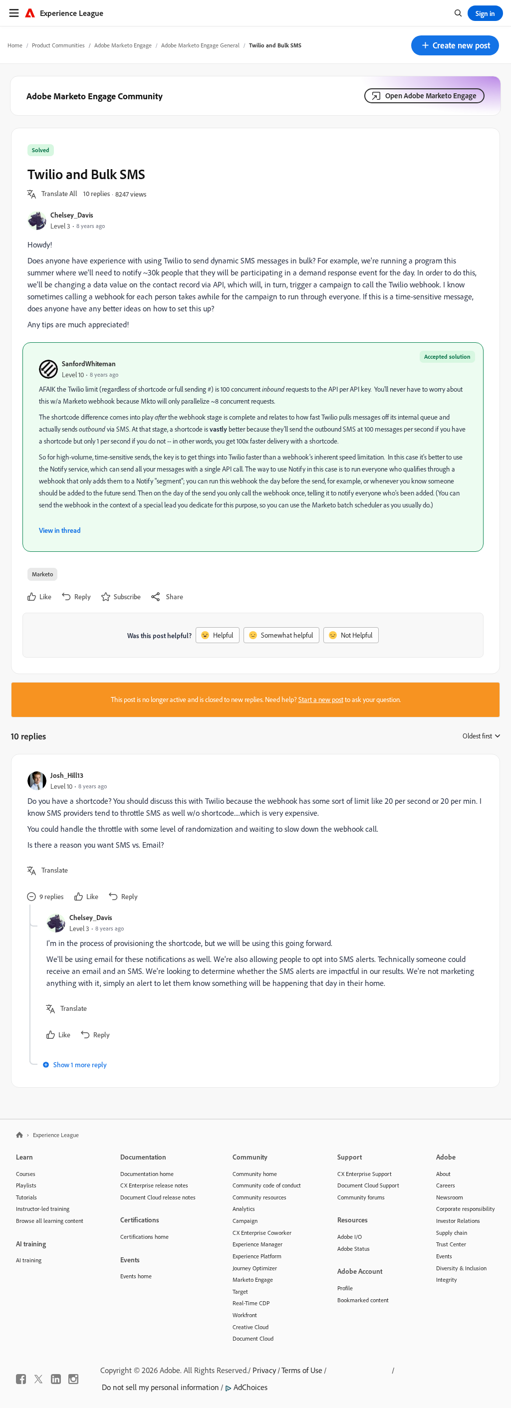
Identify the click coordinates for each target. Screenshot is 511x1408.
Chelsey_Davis (71, 215)
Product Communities (58, 45)
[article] (253, 837)
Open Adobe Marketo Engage (431, 95)
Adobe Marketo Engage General (200, 45)
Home (14, 45)
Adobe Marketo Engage (123, 45)
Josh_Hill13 (66, 775)
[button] (455, 45)
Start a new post (320, 699)
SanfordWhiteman (89, 363)
